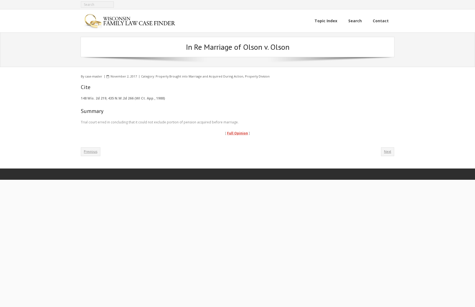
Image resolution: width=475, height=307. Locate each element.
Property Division (257, 76)
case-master (93, 76)
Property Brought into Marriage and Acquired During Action (199, 76)
